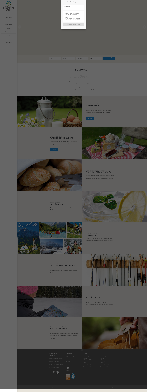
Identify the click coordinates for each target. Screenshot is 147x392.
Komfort (66, 11)
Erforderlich (67, 6)
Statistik (66, 17)
